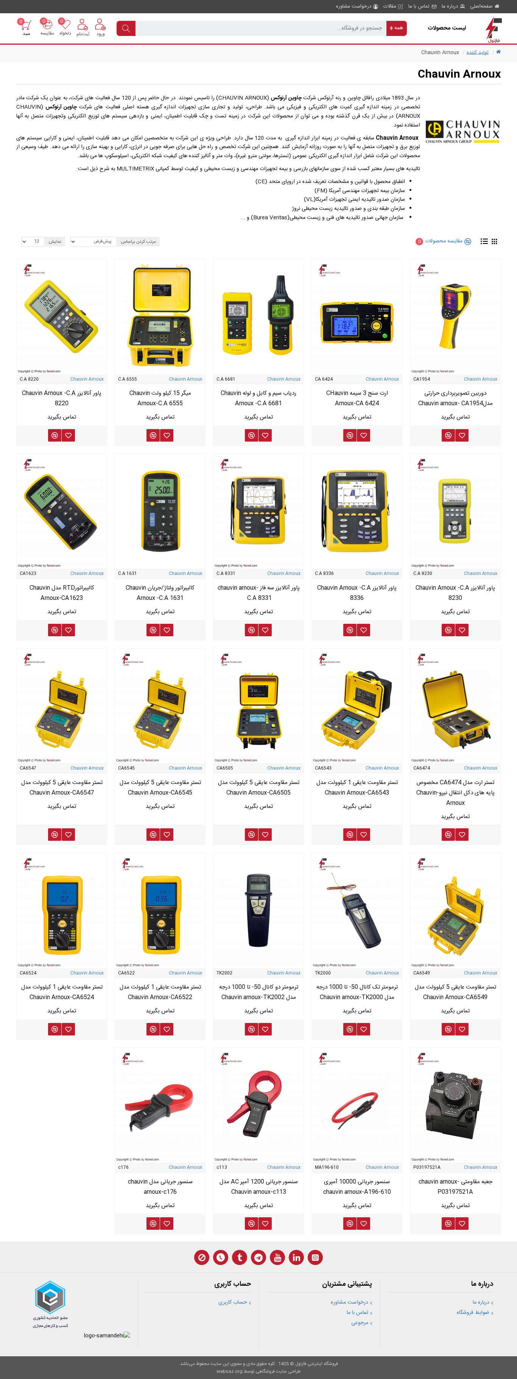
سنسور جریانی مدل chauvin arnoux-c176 (160, 1187)
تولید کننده (478, 52)
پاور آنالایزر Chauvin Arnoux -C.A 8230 (455, 593)
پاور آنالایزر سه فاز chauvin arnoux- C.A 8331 (259, 593)
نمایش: (54, 241)
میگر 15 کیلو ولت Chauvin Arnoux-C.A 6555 (160, 398)
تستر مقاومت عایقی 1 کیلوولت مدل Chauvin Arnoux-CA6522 (160, 992)
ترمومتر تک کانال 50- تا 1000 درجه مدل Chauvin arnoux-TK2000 (357, 992)
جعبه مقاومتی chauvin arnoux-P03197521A (455, 1187)
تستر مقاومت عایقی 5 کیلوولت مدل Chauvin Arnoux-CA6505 (258, 788)
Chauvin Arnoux (480, 379)
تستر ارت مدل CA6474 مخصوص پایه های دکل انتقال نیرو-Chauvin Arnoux (455, 793)
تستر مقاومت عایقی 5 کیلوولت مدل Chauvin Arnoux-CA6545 (160, 788)
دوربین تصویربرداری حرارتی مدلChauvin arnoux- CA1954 (455, 398)
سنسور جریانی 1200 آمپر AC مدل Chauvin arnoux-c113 (259, 1187)
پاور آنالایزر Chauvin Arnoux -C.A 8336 (357, 593)
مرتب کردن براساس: (138, 241)
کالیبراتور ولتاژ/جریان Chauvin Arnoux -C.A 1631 (160, 593)
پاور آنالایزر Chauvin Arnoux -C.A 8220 (61, 398)
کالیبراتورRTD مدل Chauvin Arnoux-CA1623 (62, 593)
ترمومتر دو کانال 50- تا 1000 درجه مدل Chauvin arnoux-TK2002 (258, 992)
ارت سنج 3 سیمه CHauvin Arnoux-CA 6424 (357, 398)
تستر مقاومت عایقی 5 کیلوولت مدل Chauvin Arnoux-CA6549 (455, 992)
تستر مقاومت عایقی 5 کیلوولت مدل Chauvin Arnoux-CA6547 (62, 788)
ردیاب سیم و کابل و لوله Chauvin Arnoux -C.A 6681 (258, 398)
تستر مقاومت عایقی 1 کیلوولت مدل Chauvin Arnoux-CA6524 (62, 992)
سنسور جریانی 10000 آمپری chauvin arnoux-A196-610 (357, 1187)
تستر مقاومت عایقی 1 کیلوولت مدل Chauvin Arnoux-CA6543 (357, 788)
